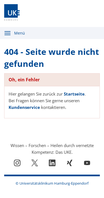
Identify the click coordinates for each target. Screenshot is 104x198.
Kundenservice (24, 107)
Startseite (74, 94)
